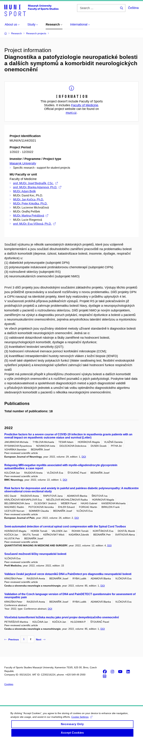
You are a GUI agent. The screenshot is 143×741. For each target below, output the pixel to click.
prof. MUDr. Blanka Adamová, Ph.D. (35, 187)
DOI (84, 456)
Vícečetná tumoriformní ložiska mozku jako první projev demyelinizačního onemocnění (61, 617)
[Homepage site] (31, 10)
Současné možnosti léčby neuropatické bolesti (35, 553)
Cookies (8, 684)
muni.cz (71, 112)
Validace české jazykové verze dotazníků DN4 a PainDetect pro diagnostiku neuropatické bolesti (67, 574)
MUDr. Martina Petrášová (28, 215)
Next (38, 639)
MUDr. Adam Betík (24, 191)
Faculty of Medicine (84, 105)
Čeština (133, 8)
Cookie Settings (80, 716)
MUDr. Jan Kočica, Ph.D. (28, 199)
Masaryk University (23, 163)
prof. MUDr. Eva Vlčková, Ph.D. (32, 223)
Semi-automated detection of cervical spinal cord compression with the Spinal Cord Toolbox (65, 526)
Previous (13, 639)
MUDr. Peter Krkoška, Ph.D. (30, 203)
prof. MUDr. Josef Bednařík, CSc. (33, 183)
